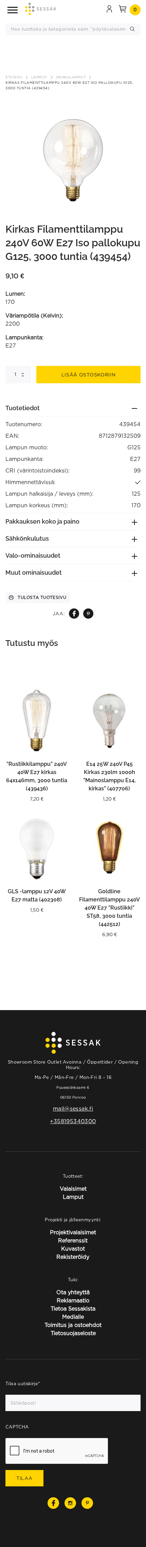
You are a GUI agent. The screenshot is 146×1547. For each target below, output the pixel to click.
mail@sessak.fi (73, 1108)
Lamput (39, 77)
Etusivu (13, 77)
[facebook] (74, 613)
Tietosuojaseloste (73, 1333)
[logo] (40, 10)
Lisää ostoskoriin (88, 374)
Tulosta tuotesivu (42, 597)
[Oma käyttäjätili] (109, 10)
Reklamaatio (73, 1300)
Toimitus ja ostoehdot (73, 1325)
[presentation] (57, 1451)
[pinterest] (88, 614)
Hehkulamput (71, 77)
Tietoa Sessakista (73, 1308)
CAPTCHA (17, 1426)
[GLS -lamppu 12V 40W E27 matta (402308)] (36, 848)
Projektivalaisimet (73, 1232)
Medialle (73, 1317)
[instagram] (70, 1503)
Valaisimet (73, 1189)
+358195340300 (73, 1121)
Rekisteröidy (72, 1257)
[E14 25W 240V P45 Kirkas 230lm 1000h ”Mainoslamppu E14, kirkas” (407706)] (109, 720)
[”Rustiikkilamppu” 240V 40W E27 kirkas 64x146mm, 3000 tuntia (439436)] (36, 720)
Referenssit (73, 1240)
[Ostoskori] (122, 10)
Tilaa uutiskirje (22, 1383)
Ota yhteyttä (73, 1292)
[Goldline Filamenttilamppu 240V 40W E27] (109, 848)
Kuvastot (73, 1249)
